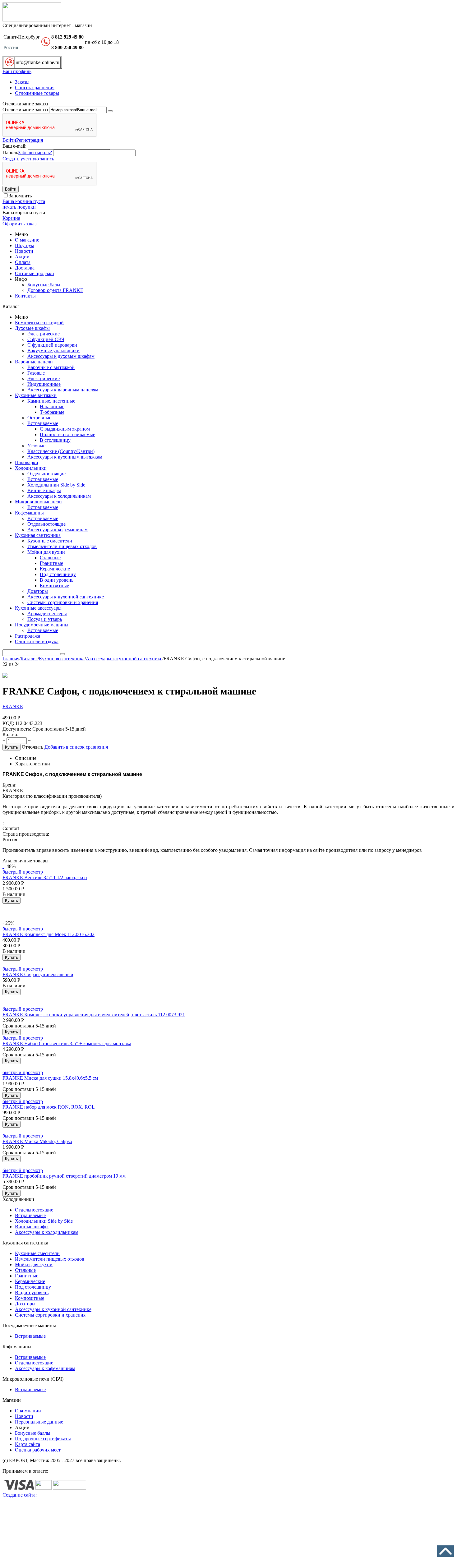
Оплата (22, 262)
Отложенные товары (37, 93)
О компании (28, 1410)
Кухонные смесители (49, 540)
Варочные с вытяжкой (51, 367)
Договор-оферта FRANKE (55, 290)
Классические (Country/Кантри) (61, 451)
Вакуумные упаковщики (53, 350)
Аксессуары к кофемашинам (57, 529)
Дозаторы (37, 591)
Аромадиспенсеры (47, 613)
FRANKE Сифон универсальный (37, 974)
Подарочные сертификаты (43, 1438)
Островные (39, 417)
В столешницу (55, 440)
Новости (24, 251)
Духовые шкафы (32, 328)
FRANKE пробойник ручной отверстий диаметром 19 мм (64, 1176)
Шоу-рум (24, 245)
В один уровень (56, 580)
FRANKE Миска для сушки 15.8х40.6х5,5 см (50, 1078)
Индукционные (44, 384)
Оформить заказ (19, 223)
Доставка (25, 267)
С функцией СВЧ (45, 339)
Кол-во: (10, 734)
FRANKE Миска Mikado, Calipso (37, 1141)
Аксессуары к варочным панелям (62, 389)
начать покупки (19, 207)
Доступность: (16, 729)
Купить (11, 747)
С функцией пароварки (52, 345)
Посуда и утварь (44, 619)
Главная (10, 658)
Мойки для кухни (46, 552)
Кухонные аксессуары (38, 608)
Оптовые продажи (34, 273)
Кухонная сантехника (38, 535)
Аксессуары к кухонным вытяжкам (64, 456)
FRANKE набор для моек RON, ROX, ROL (48, 1107)
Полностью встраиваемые (67, 434)
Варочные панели (34, 361)
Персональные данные (39, 1421)
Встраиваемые (42, 423)
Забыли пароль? (35, 152)
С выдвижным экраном (65, 429)
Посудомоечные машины (41, 624)
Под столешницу (58, 574)
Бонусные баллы (32, 1433)
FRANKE (12, 706)
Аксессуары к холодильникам (59, 496)
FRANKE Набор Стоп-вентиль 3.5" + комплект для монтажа (66, 1043)
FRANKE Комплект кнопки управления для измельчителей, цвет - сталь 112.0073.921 (93, 1014)
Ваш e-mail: (14, 146)
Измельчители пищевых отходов (62, 546)
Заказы (22, 82)
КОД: (8, 723)
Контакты (25, 295)
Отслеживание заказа (25, 109)
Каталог (29, 658)
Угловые (36, 445)
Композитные (54, 585)
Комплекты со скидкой (39, 322)
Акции (22, 256)
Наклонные (52, 406)
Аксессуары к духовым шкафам (61, 356)
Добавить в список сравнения (76, 747)
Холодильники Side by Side (56, 484)
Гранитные (51, 563)
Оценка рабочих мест (38, 1449)
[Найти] (62, 654)
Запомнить (20, 195)
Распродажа (27, 636)
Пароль (10, 152)
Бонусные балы (43, 284)
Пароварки (26, 462)
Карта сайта (27, 1444)
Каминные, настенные (51, 401)
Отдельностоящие (46, 473)
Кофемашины (29, 512)
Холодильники (31, 468)
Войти (9, 140)
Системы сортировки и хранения (62, 602)
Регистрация (29, 140)
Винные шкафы (44, 490)
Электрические (43, 333)
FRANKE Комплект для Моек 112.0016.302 (48, 934)
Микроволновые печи (38, 501)
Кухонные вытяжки (36, 395)
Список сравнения (34, 87)
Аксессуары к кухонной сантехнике (65, 596)
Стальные (50, 557)
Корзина (11, 218)
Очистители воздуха (36, 641)
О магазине (27, 239)
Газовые (36, 373)
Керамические (55, 568)
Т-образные (52, 412)
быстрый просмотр (22, 872)
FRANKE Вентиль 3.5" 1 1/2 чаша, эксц (44, 877)
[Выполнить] (110, 111)
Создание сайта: (19, 1495)
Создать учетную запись (28, 158)
